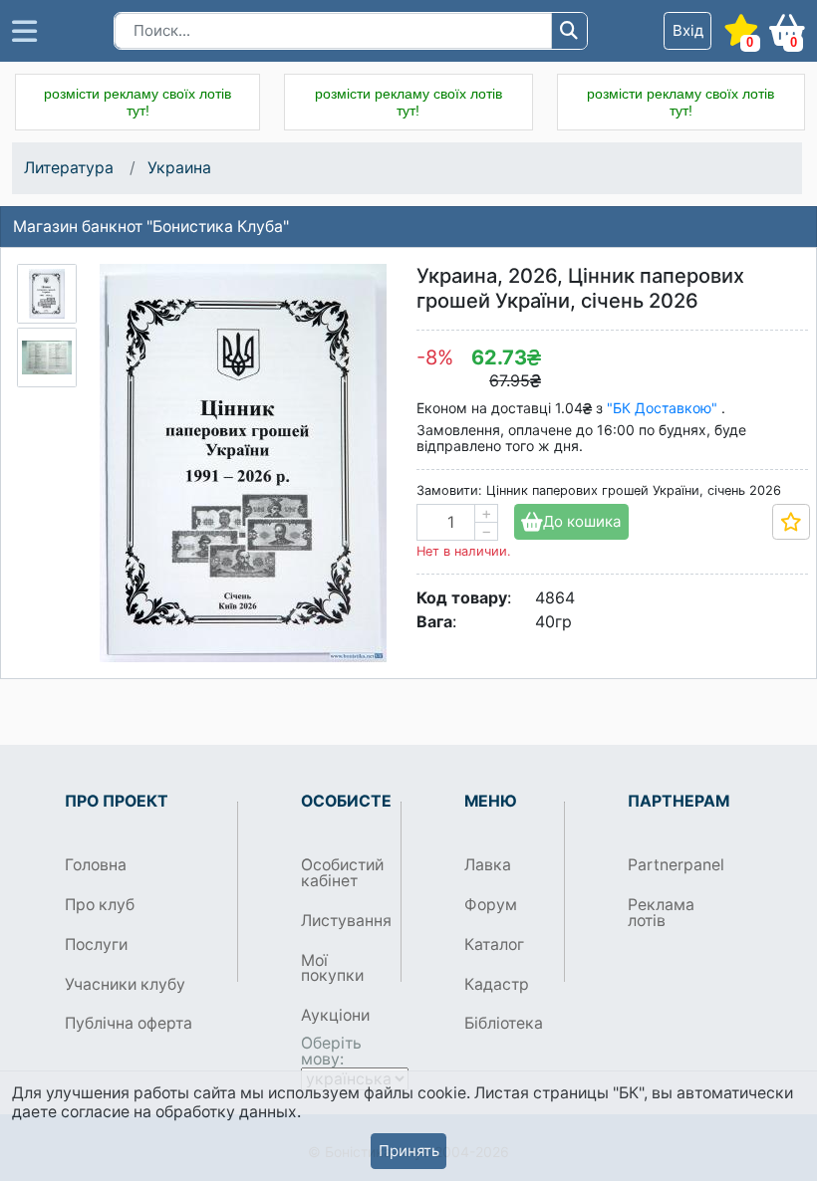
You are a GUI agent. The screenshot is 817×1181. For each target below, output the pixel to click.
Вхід (688, 30)
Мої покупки (332, 968)
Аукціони (335, 1015)
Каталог (494, 944)
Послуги (96, 944)
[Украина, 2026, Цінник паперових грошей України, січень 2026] (47, 294)
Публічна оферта (128, 1023)
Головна (96, 864)
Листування (343, 920)
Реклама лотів (661, 912)
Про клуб (100, 904)
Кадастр (496, 984)
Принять (409, 1150)
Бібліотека (503, 1023)
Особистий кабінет (342, 872)
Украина (179, 167)
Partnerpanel (670, 864)
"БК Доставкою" (664, 407)
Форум (490, 904)
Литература (69, 167)
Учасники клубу (125, 984)
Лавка (487, 864)
